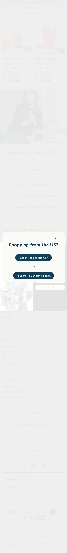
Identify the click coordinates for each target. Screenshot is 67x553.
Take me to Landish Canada (33, 275)
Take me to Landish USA (33, 257)
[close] (55, 238)
